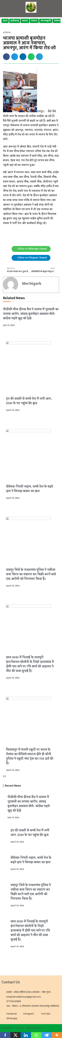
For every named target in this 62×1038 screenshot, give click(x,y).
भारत (5, 21)
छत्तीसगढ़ (15, 21)
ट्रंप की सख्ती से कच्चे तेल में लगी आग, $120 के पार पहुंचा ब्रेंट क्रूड (29, 401)
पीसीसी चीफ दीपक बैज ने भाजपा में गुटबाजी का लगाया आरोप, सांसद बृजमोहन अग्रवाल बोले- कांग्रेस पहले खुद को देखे (31, 314)
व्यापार (25, 21)
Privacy (19, 1027)
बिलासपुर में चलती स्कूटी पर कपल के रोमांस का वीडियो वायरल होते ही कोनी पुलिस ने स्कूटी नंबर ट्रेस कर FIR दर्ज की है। (29, 756)
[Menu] (54, 7)
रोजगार (34, 21)
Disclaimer (7, 1027)
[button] (6, 56)
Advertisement (34, 1027)
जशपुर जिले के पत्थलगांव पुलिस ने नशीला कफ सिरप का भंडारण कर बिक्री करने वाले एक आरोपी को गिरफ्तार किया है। (31, 574)
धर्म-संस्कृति (45, 21)
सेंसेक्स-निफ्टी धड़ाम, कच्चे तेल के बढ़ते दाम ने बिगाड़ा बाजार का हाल (29, 489)
